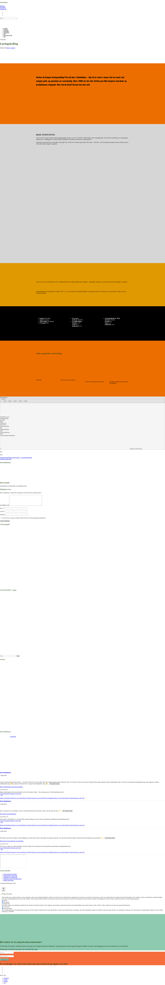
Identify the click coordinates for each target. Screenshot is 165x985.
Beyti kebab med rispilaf (10, 874)
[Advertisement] (10, 754)
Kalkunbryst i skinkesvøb (10, 877)
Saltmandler (3, 9)
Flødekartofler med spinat (10, 875)
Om (4, 36)
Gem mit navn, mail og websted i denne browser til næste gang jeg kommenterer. (24, 518)
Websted (2, 514)
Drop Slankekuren (5, 772)
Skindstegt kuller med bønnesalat (12, 879)
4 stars (20, 401)
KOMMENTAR (4, 505)
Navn (2, 508)
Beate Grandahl (10, 48)
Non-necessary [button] (6, 906)
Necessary (6, 902)
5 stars (25, 401)
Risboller (2, 6)
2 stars (9, 401)
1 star (4, 401)
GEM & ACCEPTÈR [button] (8, 911)
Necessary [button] (4, 900)
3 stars (15, 401)
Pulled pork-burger (8, 880)
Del (2, 795)
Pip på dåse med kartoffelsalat (8, 814)
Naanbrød (2, 7)
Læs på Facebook (10, 793)
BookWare (13, 736)
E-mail (2, 511)
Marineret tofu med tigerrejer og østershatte (11, 841)
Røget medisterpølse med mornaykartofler (11, 787)
